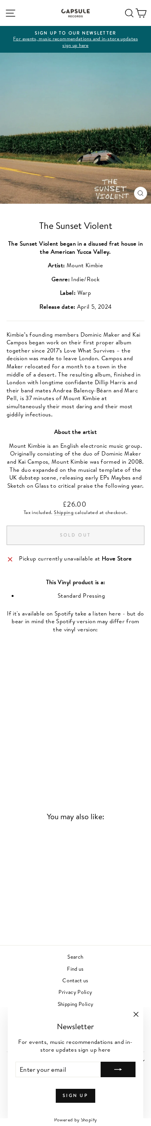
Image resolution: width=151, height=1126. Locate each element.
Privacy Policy (75, 991)
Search (75, 956)
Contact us (75, 980)
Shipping (64, 512)
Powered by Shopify (75, 1119)
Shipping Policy (76, 1003)
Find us (75, 968)
